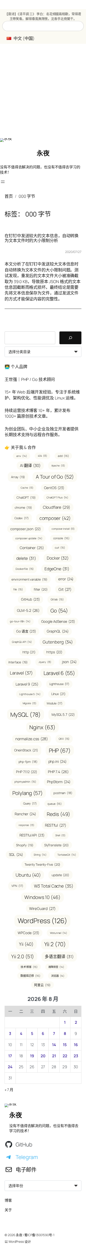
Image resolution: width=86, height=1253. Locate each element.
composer (55, 518)
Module (54, 703)
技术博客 (29, 967)
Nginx (42, 727)
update (60, 875)
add (63, 456)
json (69, 661)
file (18, 589)
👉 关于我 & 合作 (20, 447)
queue (54, 804)
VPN (17, 886)
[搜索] (70, 337)
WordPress (42, 920)
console (61, 538)
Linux (58, 694)
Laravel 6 (59, 673)
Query (30, 803)
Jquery (45, 662)
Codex (21, 518)
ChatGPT (26, 497)
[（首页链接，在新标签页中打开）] (6, 140)
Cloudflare (56, 507)
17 (10, 1055)
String (40, 854)
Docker (58, 558)
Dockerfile (25, 568)
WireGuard (42, 908)
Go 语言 (26, 631)
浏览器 (57, 975)
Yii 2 (55, 944)
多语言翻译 (59, 956)
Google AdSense (58, 621)
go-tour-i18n (20, 621)
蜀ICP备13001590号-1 (39, 1235)
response (26, 825)
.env (21, 456)
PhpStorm (58, 781)
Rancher (25, 813)
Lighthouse (59, 684)
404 (42, 455)
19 (32, 1055)
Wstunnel (58, 933)
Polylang (27, 793)
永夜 (43, 153)
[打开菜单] (3, 182)
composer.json (25, 528)
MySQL (25, 715)
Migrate (29, 703)
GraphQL (58, 631)
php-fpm (28, 762)
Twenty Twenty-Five (43, 864)
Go (59, 610)
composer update (28, 538)
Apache (58, 465)
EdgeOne (56, 568)
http (29, 652)
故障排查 (56, 967)
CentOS (54, 487)
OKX (64, 738)
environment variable (29, 579)
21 (54, 1055)
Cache (27, 487)
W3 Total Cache (53, 886)
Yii (26, 944)
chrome (23, 507)
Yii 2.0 (22, 956)
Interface (18, 662)
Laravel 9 (27, 684)
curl (60, 547)
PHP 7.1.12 (26, 771)
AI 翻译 (30, 465)
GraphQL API (22, 641)
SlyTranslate (56, 845)
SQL (16, 854)
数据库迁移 (30, 976)
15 (65, 1044)
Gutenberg (58, 642)
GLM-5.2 (28, 610)
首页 (9, 196)
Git (65, 589)
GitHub (30, 599)
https (54, 652)
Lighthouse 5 (29, 694)
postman (62, 793)
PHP (60, 750)
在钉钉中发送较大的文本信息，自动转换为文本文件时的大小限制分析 (41, 238)
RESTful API (31, 835)
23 (76, 1055)
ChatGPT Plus (57, 497)
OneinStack (26, 750)
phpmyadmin (25, 781)
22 (65, 1055)
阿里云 (42, 985)
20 (43, 1055)
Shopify (24, 845)
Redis (58, 814)
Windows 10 (42, 897)
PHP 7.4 (58, 771)
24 (10, 1066)
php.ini (57, 761)
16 (76, 1044)
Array (18, 477)
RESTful (55, 825)
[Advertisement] (43, 91)
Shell (60, 835)
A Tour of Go (55, 476)
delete (26, 558)
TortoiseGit (66, 854)
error (65, 578)
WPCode (28, 932)
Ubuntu (28, 875)
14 (54, 1044)
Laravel (21, 673)
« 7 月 (9, 1089)
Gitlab (57, 599)
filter (41, 589)
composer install (63, 528)
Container (32, 547)
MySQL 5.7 (63, 714)
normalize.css (31, 738)
